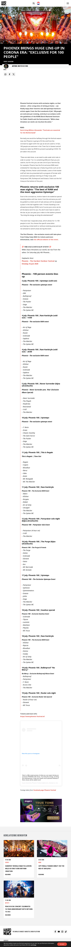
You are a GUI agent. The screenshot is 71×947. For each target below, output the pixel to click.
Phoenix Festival (37, 783)
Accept (62, 944)
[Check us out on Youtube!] (58, 931)
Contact (6, 941)
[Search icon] (33, 3)
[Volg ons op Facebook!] (55, 931)
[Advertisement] (41, 86)
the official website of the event (46, 240)
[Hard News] (3, 3)
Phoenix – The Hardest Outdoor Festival (38, 261)
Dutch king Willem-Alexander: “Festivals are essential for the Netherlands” (40, 131)
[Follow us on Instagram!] (62, 931)
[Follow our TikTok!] (65, 931)
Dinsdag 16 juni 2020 (30, 264)
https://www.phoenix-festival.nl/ (32, 716)
